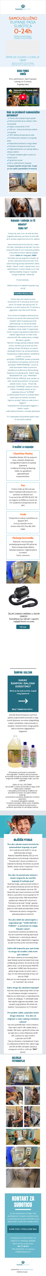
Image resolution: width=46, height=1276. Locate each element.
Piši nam (23, 627)
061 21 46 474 (23, 1246)
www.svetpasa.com (26, 1269)
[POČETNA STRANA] (23, 7)
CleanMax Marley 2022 (23, 293)
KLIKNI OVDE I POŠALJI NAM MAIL (23, 1229)
